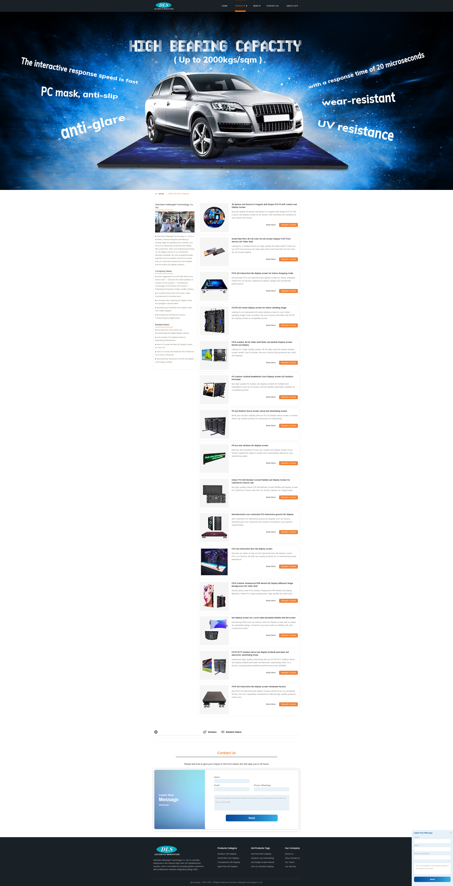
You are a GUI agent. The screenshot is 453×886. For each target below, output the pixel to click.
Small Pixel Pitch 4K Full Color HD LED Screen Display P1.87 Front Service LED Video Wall (261, 240)
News (255, 5)
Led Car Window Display (262, 866)
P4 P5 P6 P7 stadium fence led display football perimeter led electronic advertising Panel (260, 654)
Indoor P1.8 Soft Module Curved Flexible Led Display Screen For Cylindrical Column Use (261, 481)
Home (224, 5)
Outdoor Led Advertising (262, 858)
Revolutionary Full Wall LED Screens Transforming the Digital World (170, 316)
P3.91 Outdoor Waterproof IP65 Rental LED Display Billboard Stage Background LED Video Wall (262, 585)
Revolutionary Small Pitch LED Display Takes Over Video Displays (173, 309)
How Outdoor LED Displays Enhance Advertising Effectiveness (170, 339)
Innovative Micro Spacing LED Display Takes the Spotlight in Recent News (173, 302)
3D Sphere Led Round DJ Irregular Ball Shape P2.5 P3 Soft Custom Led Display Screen (264, 206)
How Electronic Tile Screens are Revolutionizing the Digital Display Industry (172, 332)
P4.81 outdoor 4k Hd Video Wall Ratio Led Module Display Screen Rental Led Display (262, 344)
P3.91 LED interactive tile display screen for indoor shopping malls (262, 273)
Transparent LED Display (229, 862)
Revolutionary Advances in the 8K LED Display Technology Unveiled (174, 360)
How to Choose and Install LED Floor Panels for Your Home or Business (174, 353)
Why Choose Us (292, 858)
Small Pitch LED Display (228, 858)
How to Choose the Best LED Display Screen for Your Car (173, 346)
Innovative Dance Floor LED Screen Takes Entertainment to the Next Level (172, 295)
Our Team (289, 862)
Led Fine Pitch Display (261, 853)
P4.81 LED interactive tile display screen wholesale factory (259, 686)
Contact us (272, 5)
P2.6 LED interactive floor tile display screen (252, 548)
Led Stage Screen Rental (262, 862)
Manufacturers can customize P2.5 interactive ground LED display (263, 514)
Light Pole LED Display (228, 866)
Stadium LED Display (227, 853)
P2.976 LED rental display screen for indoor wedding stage (259, 307)
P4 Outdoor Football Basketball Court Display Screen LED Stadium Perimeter (262, 378)
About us (291, 5)
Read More (271, 225)
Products (240, 5)
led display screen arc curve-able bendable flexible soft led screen (264, 617)
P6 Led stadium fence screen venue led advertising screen (259, 411)
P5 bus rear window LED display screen (250, 445)
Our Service (290, 866)
